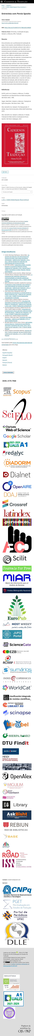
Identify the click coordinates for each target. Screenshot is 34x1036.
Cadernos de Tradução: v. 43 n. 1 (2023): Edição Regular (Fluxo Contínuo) (18, 288)
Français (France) (7, 362)
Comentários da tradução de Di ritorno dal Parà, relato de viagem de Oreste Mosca (18, 310)
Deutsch (4, 360)
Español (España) (7, 353)
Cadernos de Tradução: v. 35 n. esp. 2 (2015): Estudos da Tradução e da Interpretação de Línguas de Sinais (17, 261)
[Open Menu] (1, 1)
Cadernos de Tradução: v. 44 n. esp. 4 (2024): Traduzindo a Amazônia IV (18, 313)
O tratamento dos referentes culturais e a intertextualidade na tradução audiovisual (18, 276)
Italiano (4, 365)
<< (2, 339)
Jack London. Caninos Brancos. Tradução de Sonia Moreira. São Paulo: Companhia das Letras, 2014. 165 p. (18, 324)
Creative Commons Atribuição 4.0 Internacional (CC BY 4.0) (16, 964)
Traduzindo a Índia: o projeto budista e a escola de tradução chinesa (18, 265)
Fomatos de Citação (8, 192)
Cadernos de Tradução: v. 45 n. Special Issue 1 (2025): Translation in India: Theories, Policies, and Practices (18, 269)
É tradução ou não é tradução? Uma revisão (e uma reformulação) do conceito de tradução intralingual (17, 286)
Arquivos (8, 5)
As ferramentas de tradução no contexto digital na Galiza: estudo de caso (18, 292)
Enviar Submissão (8, 372)
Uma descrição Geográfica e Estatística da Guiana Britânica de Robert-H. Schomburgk (18, 302)
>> (17, 339)
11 (14, 339)
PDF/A (5, 172)
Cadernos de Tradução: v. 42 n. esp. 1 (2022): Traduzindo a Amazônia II (18, 305)
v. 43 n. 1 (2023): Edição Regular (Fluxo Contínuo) (14, 7)
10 (13, 339)
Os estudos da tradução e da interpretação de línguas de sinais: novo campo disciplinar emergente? (17, 257)
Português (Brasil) (7, 355)
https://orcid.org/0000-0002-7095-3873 (10, 23)
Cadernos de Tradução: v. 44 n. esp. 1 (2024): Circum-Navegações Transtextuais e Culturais (18, 296)
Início (3, 5)
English (4, 357)
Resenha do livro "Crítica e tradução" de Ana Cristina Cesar (18, 331)
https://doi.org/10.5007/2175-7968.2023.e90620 (18, 27)
